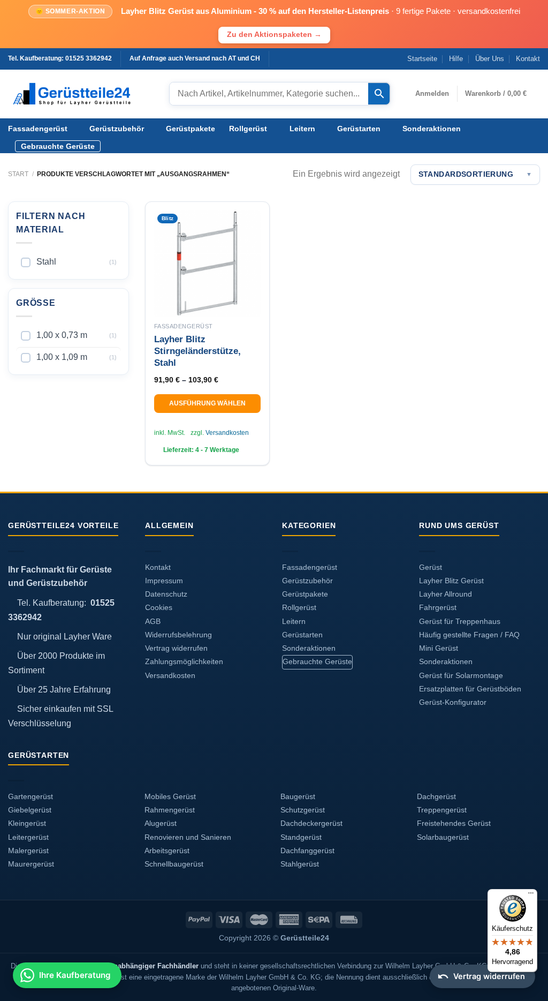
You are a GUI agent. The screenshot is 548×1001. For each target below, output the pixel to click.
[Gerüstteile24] (80, 94)
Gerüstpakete (190, 128)
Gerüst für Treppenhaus (459, 622)
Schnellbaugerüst (173, 864)
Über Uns (489, 59)
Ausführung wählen (207, 403)
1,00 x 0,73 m (61, 335)
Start (18, 174)
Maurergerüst (31, 864)
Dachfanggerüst (307, 851)
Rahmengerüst (169, 810)
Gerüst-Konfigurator (452, 702)
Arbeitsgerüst (166, 851)
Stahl (46, 261)
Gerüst (430, 567)
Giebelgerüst (29, 810)
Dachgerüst (436, 797)
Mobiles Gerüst (170, 797)
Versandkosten (227, 432)
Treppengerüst (442, 810)
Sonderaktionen (431, 128)
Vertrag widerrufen (176, 648)
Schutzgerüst (302, 810)
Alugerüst (160, 823)
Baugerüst (297, 797)
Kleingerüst (27, 823)
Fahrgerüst (437, 608)
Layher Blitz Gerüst (451, 581)
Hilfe (456, 59)
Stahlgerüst (299, 864)
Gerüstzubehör (116, 128)
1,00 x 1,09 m (61, 357)
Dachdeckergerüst (311, 823)
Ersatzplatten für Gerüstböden (470, 689)
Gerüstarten (358, 128)
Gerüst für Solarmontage (461, 676)
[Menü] (530, 895)
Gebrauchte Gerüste (58, 146)
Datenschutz (166, 594)
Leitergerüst (28, 837)
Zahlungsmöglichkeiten (184, 662)
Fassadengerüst (37, 128)
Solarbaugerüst (443, 837)
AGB (153, 622)
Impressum (164, 581)
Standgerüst (301, 837)
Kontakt (528, 59)
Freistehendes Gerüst (454, 823)
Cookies (158, 608)
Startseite (422, 59)
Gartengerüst (30, 797)
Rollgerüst (248, 128)
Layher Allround (445, 594)
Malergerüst (28, 851)
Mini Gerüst (438, 648)
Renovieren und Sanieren (187, 837)
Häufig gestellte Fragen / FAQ (469, 635)
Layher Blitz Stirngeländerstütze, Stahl (197, 351)
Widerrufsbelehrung (178, 635)
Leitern (302, 128)
